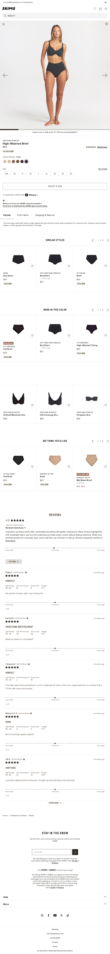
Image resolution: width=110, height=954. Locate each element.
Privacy (55, 942)
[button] (96, 147)
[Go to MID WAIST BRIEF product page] (91, 460)
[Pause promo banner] (105, 2)
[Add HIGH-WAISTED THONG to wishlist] (105, 335)
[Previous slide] (5, 75)
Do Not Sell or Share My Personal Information (55, 951)
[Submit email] (75, 852)
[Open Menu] (106, 9)
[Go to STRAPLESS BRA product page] (91, 398)
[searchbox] (57, 15)
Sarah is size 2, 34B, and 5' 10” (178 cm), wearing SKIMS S (55, 132)
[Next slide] (104, 75)
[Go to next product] (108, 240)
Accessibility (55, 938)
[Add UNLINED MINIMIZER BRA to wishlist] (32, 405)
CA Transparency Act (55, 934)
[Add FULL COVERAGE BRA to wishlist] (69, 405)
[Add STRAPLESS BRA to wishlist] (105, 405)
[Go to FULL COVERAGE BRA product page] (55, 398)
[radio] (6, 174)
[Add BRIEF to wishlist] (105, 266)
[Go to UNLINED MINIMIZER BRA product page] (18, 398)
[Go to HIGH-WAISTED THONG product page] (91, 329)
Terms (55, 946)
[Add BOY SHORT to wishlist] (32, 266)
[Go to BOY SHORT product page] (18, 259)
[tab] (7, 215)
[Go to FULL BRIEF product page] (18, 329)
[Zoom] (4, 24)
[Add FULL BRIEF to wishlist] (32, 335)
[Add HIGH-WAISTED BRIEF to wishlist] (106, 24)
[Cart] (100, 8)
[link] (5, 161)
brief (21, 223)
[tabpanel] (55, 224)
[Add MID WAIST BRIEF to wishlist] (105, 467)
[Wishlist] (95, 8)
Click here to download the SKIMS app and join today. (25, 206)
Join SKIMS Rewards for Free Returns (18, 2)
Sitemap (55, 929)
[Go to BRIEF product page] (91, 259)
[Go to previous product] (93, 240)
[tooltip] (25, 528)
